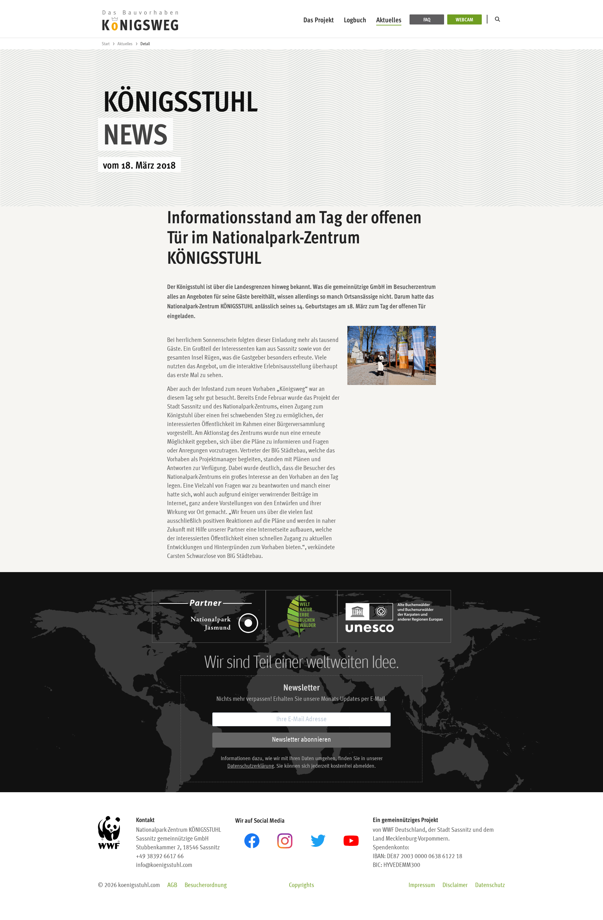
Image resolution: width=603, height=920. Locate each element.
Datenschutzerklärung (250, 766)
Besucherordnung (206, 885)
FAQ (427, 19)
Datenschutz (490, 885)
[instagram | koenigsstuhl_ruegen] (284, 840)
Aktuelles (388, 19)
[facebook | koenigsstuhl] (251, 840)
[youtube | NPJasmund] (351, 841)
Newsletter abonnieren (301, 739)
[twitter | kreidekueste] (318, 841)
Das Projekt (318, 19)
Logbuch (355, 19)
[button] (498, 19)
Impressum (422, 885)
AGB (172, 885)
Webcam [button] (464, 19)
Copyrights (301, 885)
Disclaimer (455, 885)
